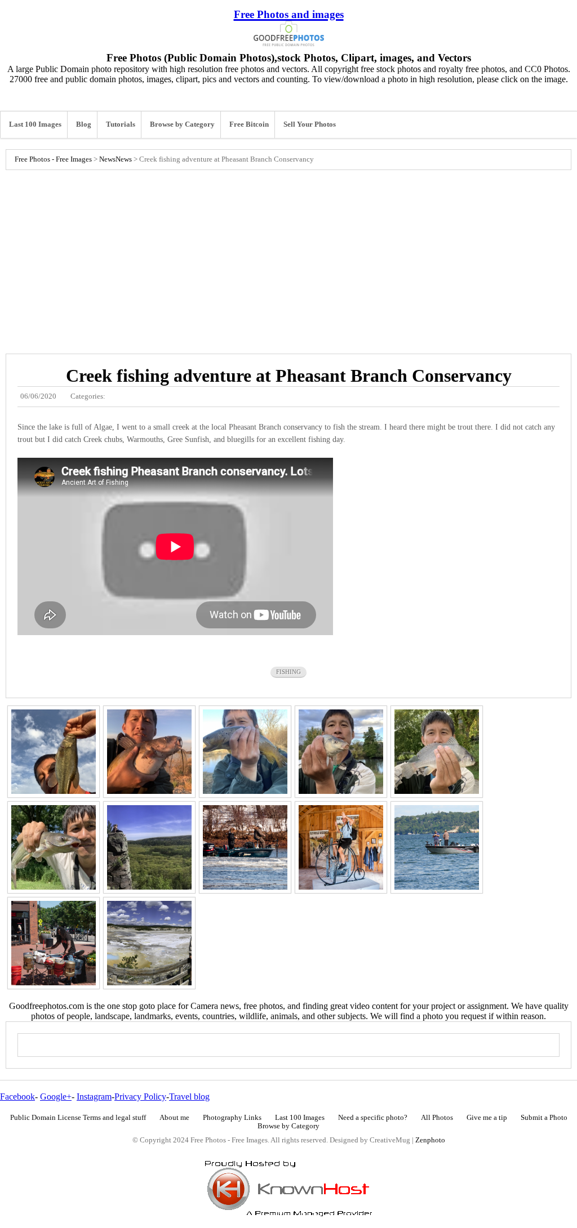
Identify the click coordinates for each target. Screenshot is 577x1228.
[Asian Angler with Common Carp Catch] (341, 751)
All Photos (437, 1118)
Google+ (56, 1096)
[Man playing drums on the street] (53, 943)
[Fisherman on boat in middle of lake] (436, 847)
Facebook (17, 1096)
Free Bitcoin (249, 124)
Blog (83, 124)
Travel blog (189, 1096)
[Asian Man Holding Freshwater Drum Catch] (436, 751)
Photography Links (232, 1118)
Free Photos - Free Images (53, 159)
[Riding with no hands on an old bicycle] (341, 847)
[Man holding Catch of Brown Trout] (245, 751)
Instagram (94, 1096)
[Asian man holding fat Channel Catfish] (149, 751)
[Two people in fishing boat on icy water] (245, 847)
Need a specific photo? (372, 1118)
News (107, 159)
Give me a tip (487, 1118)
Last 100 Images (35, 124)
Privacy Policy (140, 1096)
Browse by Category (182, 124)
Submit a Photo (544, 1118)
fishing (288, 671)
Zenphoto (430, 1140)
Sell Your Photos (309, 124)
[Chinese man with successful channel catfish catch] (53, 847)
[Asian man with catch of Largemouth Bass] (53, 751)
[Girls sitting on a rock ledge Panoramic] (149, 847)
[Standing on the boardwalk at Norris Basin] (149, 943)
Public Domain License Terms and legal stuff (78, 1118)
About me (174, 1118)
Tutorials (120, 124)
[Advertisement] (288, 259)
